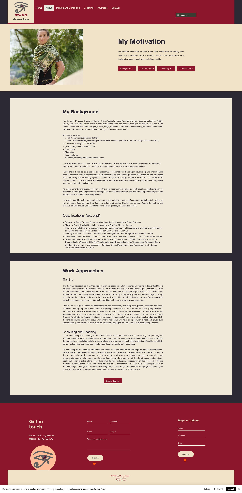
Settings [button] (207, 489)
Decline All (218, 489)
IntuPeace (20, 15)
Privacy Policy (99, 489)
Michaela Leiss (21, 19)
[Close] (238, 489)
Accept (231, 489)
